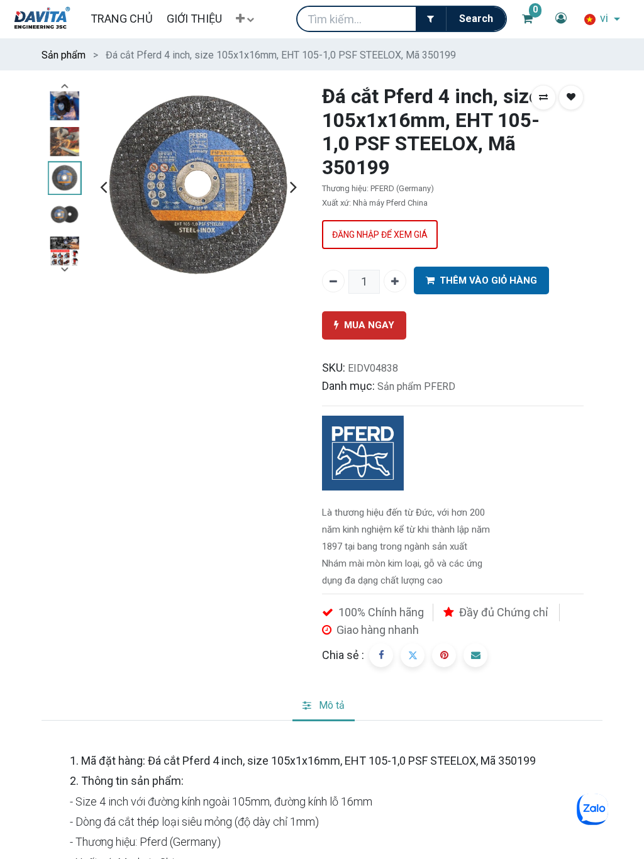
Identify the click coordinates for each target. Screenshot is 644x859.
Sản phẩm (64, 55)
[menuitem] (121, 18)
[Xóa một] (333, 281)
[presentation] (103, 186)
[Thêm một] (395, 281)
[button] (245, 19)
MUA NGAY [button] (369, 325)
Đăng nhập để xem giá (380, 235)
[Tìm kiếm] (476, 19)
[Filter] (431, 19)
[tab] (323, 706)
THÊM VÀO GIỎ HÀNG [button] (488, 280)
